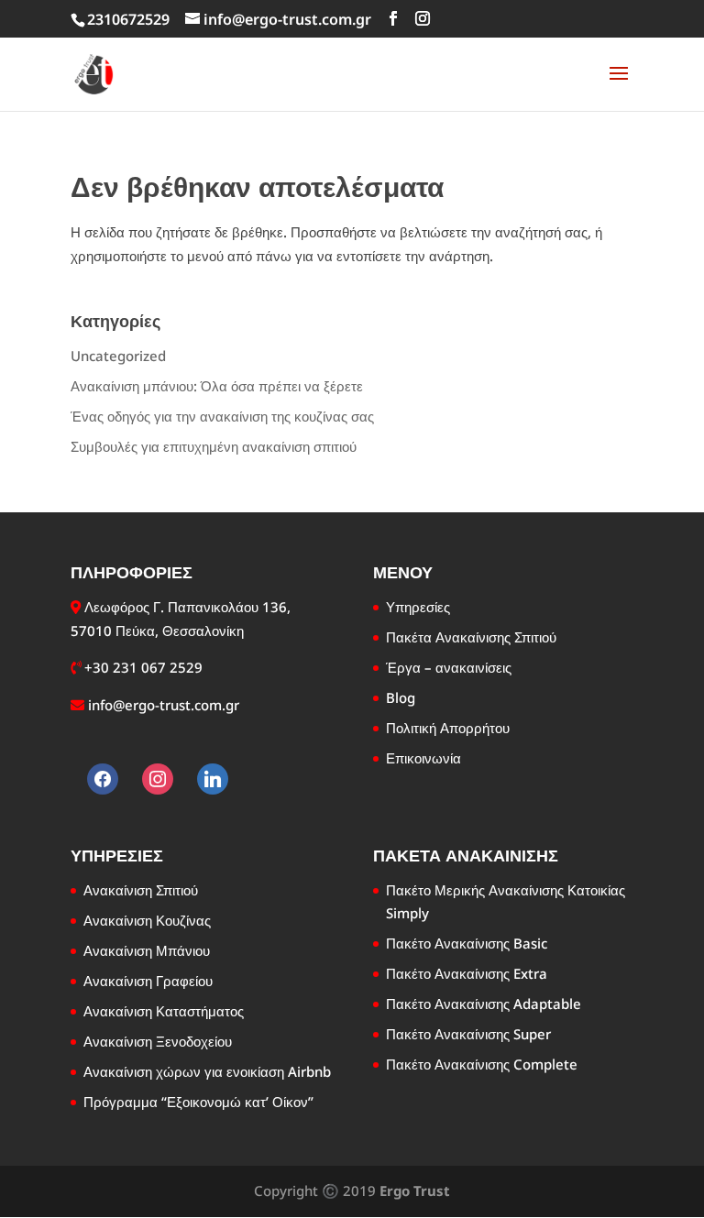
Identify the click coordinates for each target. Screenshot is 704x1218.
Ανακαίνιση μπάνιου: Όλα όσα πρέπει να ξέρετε (217, 386)
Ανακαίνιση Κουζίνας (147, 920)
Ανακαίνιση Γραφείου (148, 980)
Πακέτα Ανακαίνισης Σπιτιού (471, 637)
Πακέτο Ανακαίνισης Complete (482, 1064)
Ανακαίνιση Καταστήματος (163, 1011)
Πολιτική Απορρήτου (448, 728)
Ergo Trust (415, 1190)
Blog (400, 697)
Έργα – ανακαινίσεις (449, 667)
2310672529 (128, 19)
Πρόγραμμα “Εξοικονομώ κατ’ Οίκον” (198, 1101)
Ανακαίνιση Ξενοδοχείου (157, 1041)
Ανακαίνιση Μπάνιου (146, 950)
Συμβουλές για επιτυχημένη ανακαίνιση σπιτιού (214, 446)
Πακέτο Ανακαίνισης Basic (466, 943)
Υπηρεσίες (418, 607)
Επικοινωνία (423, 758)
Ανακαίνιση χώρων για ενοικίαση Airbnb (207, 1071)
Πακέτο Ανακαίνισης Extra (466, 973)
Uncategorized (118, 355)
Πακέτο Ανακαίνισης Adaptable (483, 1003)
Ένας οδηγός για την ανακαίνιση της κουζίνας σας (222, 416)
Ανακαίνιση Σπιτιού (140, 890)
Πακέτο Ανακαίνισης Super (468, 1034)
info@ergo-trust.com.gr (163, 705)
